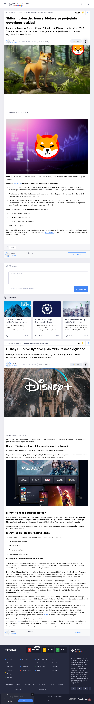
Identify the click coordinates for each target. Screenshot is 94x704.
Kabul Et (25, 700)
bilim (46, 615)
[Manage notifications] (89, 699)
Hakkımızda (9, 685)
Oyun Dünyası (26, 670)
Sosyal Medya (41, 663)
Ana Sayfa (9, 12)
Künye (53, 685)
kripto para (49, 232)
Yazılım (39, 670)
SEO (53, 659)
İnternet (19, 343)
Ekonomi (9, 659)
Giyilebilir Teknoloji (10, 672)
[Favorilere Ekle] (83, 12)
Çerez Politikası (9, 700)
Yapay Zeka (41, 666)
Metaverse (17, 183)
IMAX (19, 621)
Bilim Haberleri (42, 659)
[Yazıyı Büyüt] (78, 343)
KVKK (35, 685)
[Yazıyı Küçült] (76, 343)
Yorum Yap (77, 254)
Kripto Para (20, 12)
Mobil (24, 663)
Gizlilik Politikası (18, 687)
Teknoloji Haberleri (55, 664)
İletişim (60, 685)
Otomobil (25, 666)
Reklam (27, 685)
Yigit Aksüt (9, 336)
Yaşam (54, 670)
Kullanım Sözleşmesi (43, 687)
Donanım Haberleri (10, 664)
